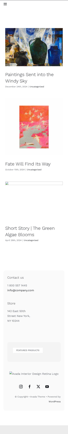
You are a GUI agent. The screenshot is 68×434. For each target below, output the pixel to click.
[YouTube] (47, 386)
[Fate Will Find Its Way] (34, 127)
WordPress (55, 401)
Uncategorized (36, 86)
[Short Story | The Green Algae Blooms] (34, 201)
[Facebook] (29, 386)
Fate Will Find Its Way (28, 163)
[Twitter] (38, 386)
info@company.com (20, 290)
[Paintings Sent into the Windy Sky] (34, 47)
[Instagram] (21, 386)
